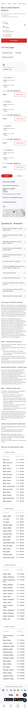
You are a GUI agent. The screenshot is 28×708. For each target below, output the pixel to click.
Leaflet (10, 216)
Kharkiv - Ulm (6, 619)
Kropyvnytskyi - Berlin (9, 542)
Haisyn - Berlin (7, 536)
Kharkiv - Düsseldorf (8, 599)
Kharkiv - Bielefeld (8, 584)
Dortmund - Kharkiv (8, 655)
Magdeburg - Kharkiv (8, 646)
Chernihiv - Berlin (7, 554)
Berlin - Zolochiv (7, 501)
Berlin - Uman (6, 483)
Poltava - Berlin (7, 528)
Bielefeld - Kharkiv (8, 649)
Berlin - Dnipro (7, 492)
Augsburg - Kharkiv (8, 675)
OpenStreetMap (17, 216)
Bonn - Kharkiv (7, 661)
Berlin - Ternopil (7, 495)
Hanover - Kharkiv (8, 643)
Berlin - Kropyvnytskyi (9, 486)
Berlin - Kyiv (6, 465)
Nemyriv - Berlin (7, 531)
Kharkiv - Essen (7, 602)
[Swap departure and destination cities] (24, 24)
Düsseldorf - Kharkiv (8, 658)
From (6, 22)
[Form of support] (25, 695)
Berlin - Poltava (7, 468)
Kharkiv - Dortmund (8, 590)
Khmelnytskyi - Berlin (8, 557)
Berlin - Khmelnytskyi (8, 498)
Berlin (14, 3)
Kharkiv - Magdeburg (8, 610)
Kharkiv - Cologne (8, 587)
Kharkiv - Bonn (7, 596)
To (5, 26)
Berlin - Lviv (6, 459)
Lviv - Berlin (6, 519)
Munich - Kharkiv (7, 672)
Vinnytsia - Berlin (7, 534)
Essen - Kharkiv (7, 664)
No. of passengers (8, 34)
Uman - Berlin (6, 539)
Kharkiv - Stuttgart (8, 613)
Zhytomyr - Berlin (7, 525)
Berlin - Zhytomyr (7, 462)
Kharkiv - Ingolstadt (8, 616)
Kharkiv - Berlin (7, 516)
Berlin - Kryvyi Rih (7, 489)
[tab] (7, 175)
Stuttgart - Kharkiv (8, 670)
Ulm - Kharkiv (6, 667)
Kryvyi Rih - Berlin (7, 545)
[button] (24, 186)
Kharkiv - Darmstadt (8, 577)
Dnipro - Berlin (7, 548)
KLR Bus (3, 3)
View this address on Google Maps (13, 194)
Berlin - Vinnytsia (7, 474)
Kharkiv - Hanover (8, 593)
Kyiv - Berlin (6, 522)
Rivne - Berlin (6, 551)
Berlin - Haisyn (7, 480)
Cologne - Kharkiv (8, 652)
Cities (9, 3)
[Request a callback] (25, 700)
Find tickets (14, 40)
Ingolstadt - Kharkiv (8, 678)
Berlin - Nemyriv (7, 477)
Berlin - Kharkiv (7, 471)
